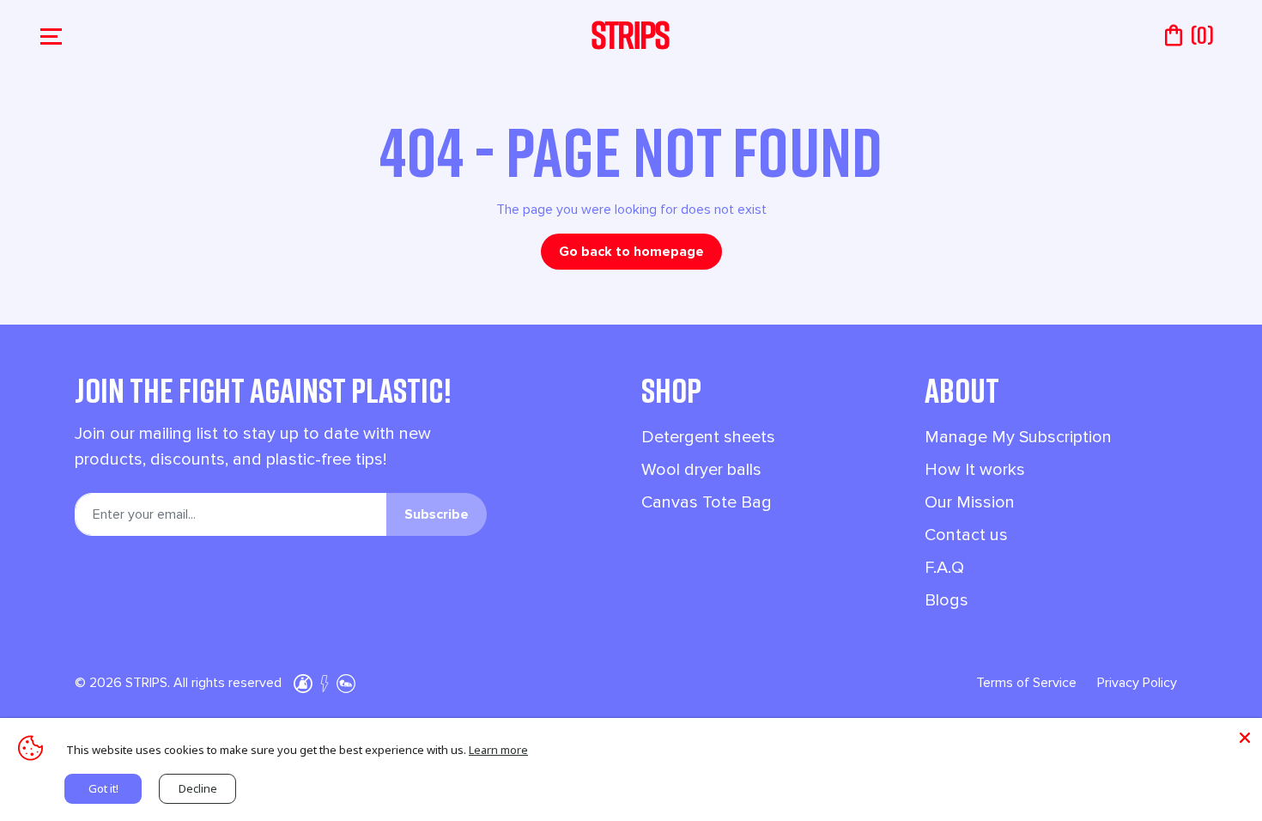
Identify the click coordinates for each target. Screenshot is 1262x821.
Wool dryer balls (701, 469)
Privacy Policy (1137, 682)
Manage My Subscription (1018, 437)
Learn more (498, 749)
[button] (53, 35)
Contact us (966, 535)
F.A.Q (944, 567)
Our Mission (970, 502)
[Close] (1244, 735)
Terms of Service (1026, 682)
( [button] (1202, 35)
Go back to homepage (631, 251)
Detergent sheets (708, 437)
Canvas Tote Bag (706, 502)
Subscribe (436, 514)
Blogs (946, 600)
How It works (975, 469)
